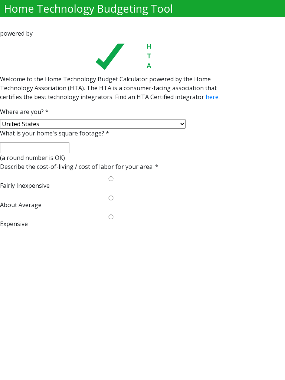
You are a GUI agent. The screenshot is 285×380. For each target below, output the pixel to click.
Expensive (14, 224)
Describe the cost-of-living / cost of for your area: (79, 167)
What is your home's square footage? (54, 133)
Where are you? (24, 112)
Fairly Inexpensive (25, 185)
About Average (21, 205)
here (212, 97)
